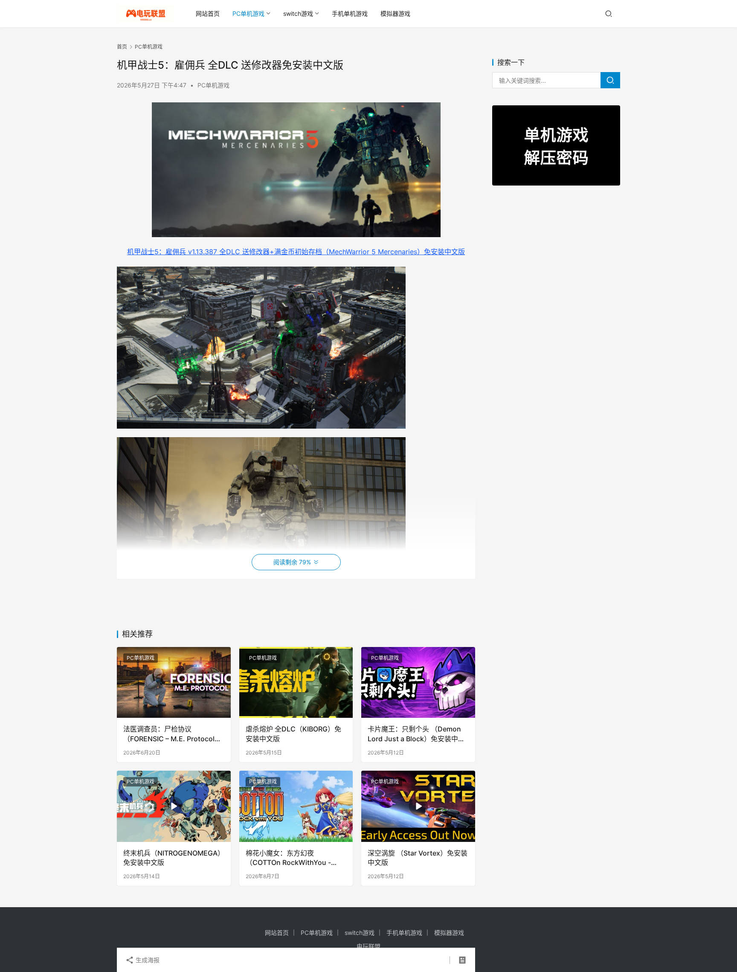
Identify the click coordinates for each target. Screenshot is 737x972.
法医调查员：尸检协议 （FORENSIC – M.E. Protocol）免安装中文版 (172, 734)
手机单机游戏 (350, 13)
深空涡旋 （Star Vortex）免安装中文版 (417, 858)
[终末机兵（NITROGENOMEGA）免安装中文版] (174, 806)
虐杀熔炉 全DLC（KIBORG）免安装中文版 (293, 734)
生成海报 (147, 959)
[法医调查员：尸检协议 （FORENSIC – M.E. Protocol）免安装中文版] (174, 682)
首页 (122, 47)
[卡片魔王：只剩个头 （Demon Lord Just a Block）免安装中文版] (418, 682)
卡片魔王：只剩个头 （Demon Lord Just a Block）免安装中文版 (416, 734)
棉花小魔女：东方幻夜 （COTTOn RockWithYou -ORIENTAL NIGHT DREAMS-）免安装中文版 (294, 858)
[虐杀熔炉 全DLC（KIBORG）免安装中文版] (296, 682)
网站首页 (208, 13)
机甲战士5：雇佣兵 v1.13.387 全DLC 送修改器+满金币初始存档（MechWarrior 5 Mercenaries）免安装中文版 (296, 251)
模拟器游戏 (395, 13)
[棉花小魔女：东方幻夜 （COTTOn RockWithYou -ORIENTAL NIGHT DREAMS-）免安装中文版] (296, 806)
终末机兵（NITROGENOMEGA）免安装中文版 (172, 858)
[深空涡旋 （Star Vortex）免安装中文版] (418, 806)
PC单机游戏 (248, 13)
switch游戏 (298, 13)
